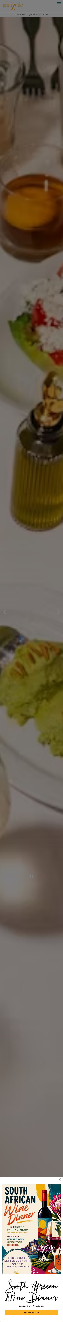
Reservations (31, 1312)
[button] (60, 1179)
